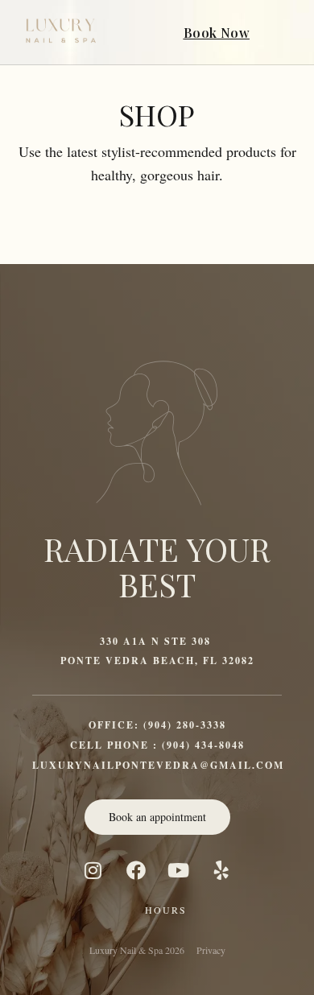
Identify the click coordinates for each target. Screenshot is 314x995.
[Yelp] (221, 870)
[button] (285, 32)
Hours (166, 909)
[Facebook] (136, 870)
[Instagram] (93, 870)
